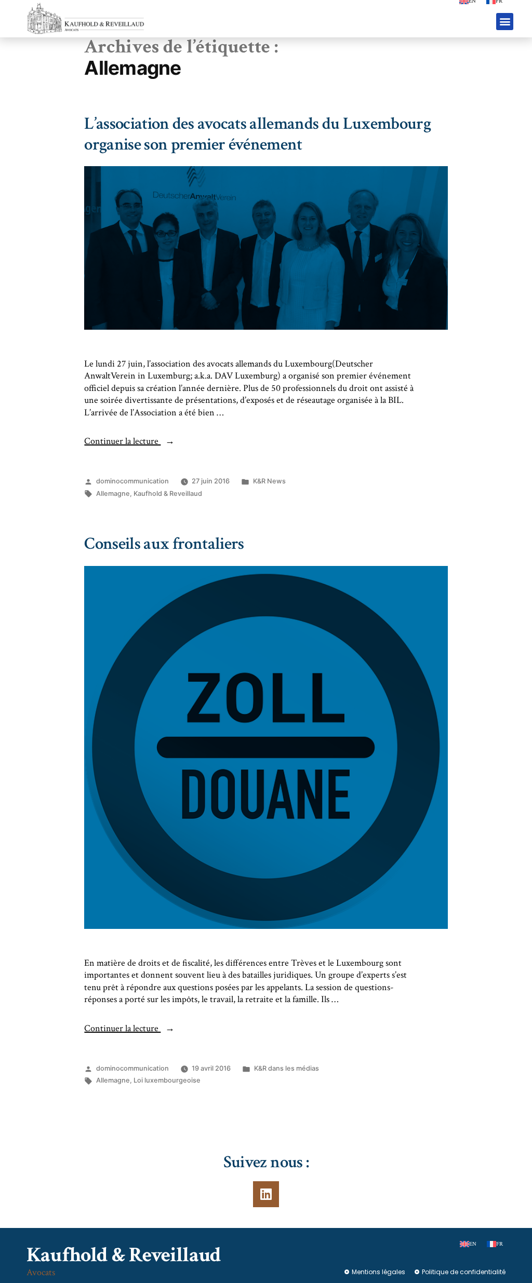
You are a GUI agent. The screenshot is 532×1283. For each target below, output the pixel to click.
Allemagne (113, 493)
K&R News (269, 481)
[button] (504, 21)
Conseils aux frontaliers (164, 544)
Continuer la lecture (129, 441)
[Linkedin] (266, 1194)
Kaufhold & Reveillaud (168, 493)
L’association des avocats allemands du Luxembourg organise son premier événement (257, 134)
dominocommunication (132, 481)
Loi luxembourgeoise (167, 1080)
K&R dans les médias (286, 1068)
